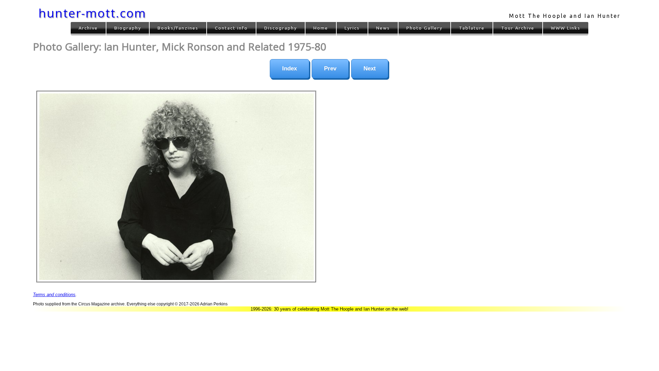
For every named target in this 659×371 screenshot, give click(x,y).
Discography (280, 27)
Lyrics (352, 27)
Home (320, 27)
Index (289, 68)
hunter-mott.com (92, 13)
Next (369, 68)
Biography (127, 27)
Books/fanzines (178, 27)
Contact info (231, 27)
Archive (88, 27)
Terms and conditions (54, 294)
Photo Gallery (424, 27)
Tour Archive (517, 27)
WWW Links (565, 27)
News (383, 27)
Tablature (472, 27)
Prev (330, 68)
